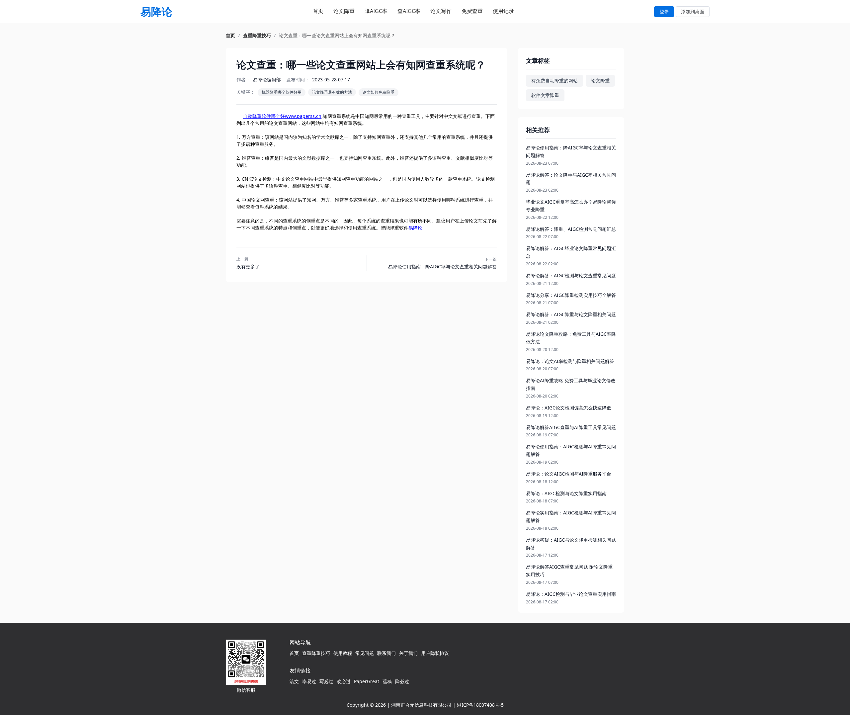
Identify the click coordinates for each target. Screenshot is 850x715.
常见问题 (364, 653)
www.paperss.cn (303, 116)
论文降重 (344, 11)
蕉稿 (387, 681)
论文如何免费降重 (378, 92)
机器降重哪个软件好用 (281, 92)
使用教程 (342, 653)
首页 (318, 11)
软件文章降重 (545, 95)
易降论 (415, 227)
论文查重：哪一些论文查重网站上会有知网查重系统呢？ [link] (337, 35)
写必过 (326, 681)
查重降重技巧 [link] (257, 35)
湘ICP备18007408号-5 (480, 705)
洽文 (294, 681)
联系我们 (386, 653)
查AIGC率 (408, 11)
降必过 (402, 681)
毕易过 (309, 681)
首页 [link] (230, 35)
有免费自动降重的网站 (554, 80)
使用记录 (503, 11)
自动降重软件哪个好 (264, 116)
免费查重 (472, 11)
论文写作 (441, 11)
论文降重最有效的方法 (332, 92)
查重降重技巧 (316, 653)
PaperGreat (366, 681)
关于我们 (408, 653)
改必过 (344, 681)
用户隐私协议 (435, 653)
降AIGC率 (376, 11)
